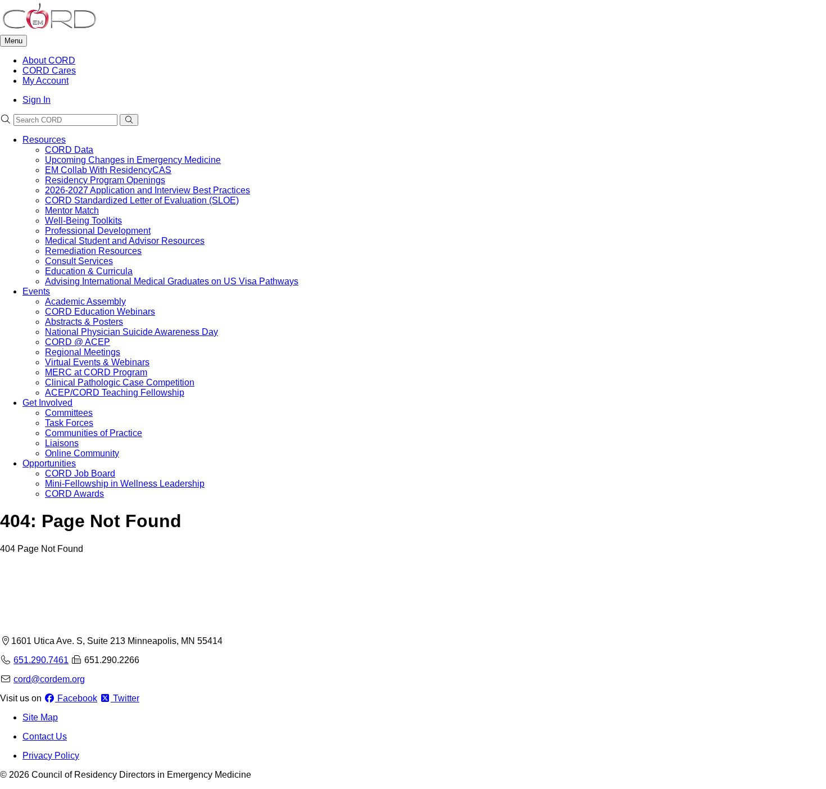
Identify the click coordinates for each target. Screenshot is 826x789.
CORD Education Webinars (100, 311)
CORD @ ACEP (77, 342)
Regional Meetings (82, 352)
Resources (44, 139)
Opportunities (49, 463)
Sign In (36, 100)
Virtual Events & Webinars (97, 362)
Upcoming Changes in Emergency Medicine (133, 160)
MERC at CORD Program (96, 372)
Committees (69, 413)
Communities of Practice (93, 433)
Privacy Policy (50, 755)
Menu (13, 41)
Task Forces (69, 423)
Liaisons (62, 443)
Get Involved (47, 402)
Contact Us (44, 736)
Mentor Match (72, 210)
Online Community (82, 453)
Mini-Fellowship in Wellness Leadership (125, 483)
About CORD (48, 60)
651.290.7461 (41, 660)
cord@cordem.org (49, 679)
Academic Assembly (85, 301)
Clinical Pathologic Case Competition (119, 382)
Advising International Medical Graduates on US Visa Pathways (171, 281)
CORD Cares (49, 70)
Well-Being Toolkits (83, 220)
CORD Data (69, 150)
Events (36, 291)
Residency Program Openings (105, 180)
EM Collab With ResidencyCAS (108, 170)
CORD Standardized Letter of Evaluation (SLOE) (142, 200)
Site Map (40, 717)
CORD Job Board (80, 473)
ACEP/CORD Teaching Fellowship (114, 392)
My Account (45, 80)
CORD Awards (74, 493)
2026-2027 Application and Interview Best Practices (147, 190)
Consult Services (79, 261)
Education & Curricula (89, 271)
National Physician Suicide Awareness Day (131, 332)
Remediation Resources (93, 251)
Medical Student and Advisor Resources (125, 241)
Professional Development (98, 230)
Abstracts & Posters (84, 322)
